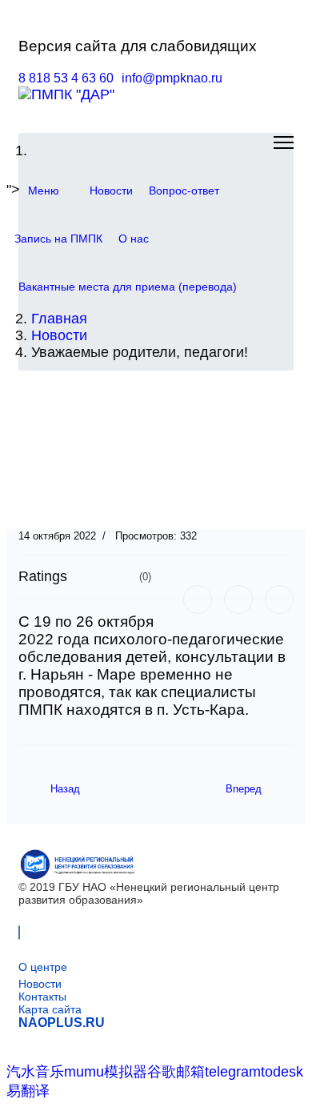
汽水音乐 (35, 1072)
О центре (42, 967)
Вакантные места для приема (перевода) (127, 286)
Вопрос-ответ (184, 190)
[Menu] (284, 142)
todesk (282, 1072)
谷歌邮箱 (176, 1072)
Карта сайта (50, 1009)
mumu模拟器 (105, 1072)
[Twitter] (238, 599)
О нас (133, 238)
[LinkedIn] (279, 599)
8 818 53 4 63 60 (66, 77)
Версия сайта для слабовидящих (137, 46)
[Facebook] (197, 599)
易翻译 (28, 1091)
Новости (111, 190)
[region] (156, 453)
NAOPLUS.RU (61, 1022)
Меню (43, 190)
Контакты (42, 996)
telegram (233, 1072)
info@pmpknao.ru (172, 77)
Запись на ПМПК (58, 238)
